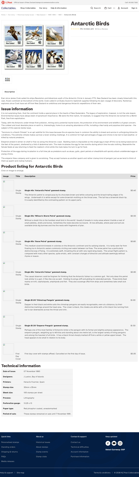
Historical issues (43, 442)
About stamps (42, 447)
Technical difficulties (80, 447)
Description (10, 92)
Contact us (75, 442)
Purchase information (80, 456)
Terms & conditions (102, 473)
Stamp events (42, 452)
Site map (20, 473)
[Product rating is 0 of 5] (75, 29)
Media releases (7, 461)
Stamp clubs (41, 456)
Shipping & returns (9, 452)
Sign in (134, 8)
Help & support (6, 473)
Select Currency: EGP (115, 449)
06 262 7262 (133, 2)
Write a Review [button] (101, 29)
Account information (80, 452)
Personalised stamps (10, 442)
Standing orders (8, 447)
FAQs (3, 456)
